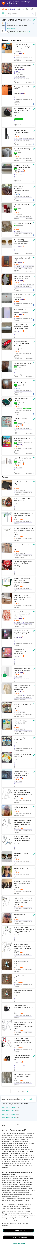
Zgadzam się (20, 1230)
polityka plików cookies (9, 1223)
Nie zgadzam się (20, 1237)
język (18, 1124)
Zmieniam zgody (18, 1243)
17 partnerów (6, 1159)
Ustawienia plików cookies (25, 1216)
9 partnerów (11, 1161)
